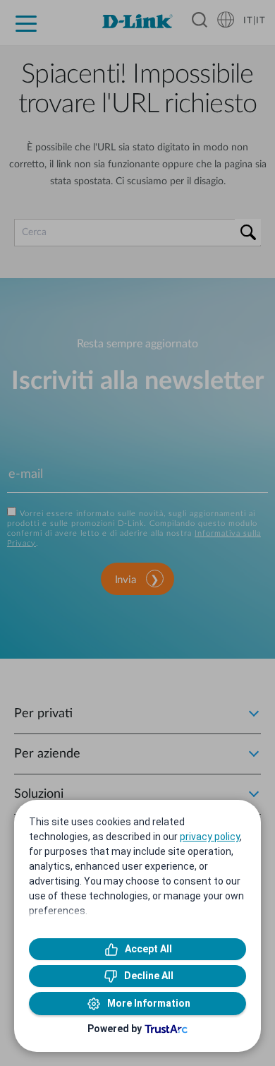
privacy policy (210, 836)
